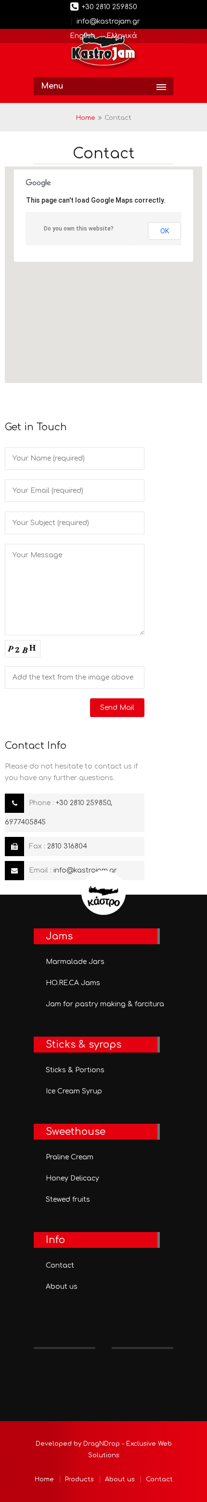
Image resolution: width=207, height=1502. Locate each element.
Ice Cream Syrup (74, 1091)
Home (85, 118)
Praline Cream (69, 1157)
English (82, 35)
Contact (60, 1265)
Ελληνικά (121, 35)
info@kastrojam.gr (108, 21)
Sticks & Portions (75, 1070)
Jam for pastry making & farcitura (105, 1004)
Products (79, 1479)
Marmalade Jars (75, 961)
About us (62, 1286)
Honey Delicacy (72, 1178)
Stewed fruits (68, 1199)
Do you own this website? (79, 228)
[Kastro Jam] (103, 51)
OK (164, 231)
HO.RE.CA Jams (73, 983)
